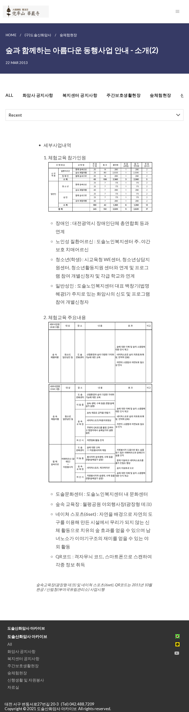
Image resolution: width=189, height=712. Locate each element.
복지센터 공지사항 (23, 658)
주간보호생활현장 (23, 665)
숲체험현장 (17, 672)
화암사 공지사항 (21, 651)
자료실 (13, 687)
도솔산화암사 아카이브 (27, 636)
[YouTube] (177, 653)
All (9, 644)
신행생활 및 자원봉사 (25, 680)
